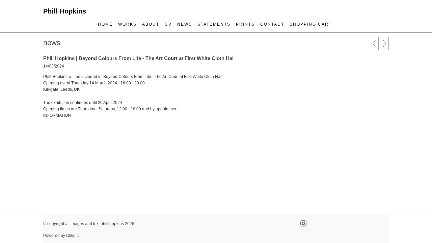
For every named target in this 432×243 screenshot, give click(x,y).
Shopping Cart (311, 24)
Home (105, 24)
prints (245, 24)
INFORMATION (57, 115)
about (150, 24)
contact (272, 24)
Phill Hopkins (64, 11)
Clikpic (72, 235)
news (184, 24)
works (127, 24)
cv (168, 24)
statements (214, 24)
